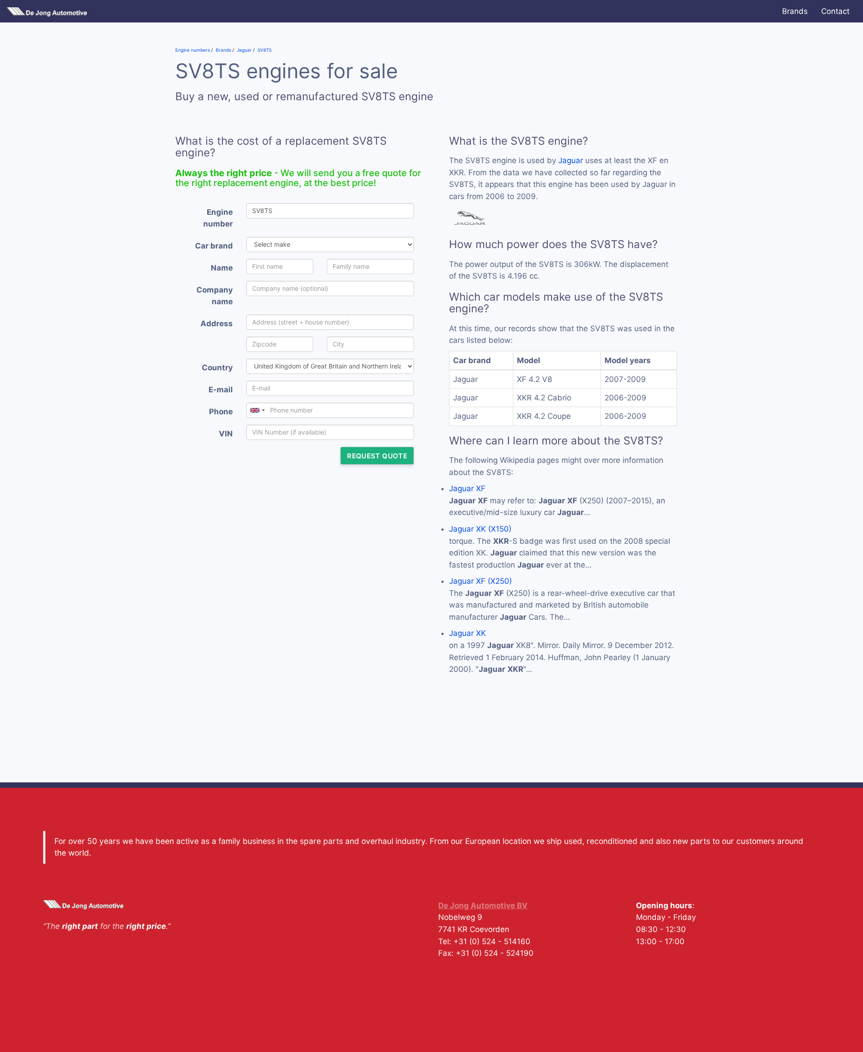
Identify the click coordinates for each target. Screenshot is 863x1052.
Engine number (218, 218)
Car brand (214, 245)
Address (216, 323)
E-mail (221, 389)
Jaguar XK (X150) (480, 528)
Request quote (377, 456)
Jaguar (570, 160)
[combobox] (257, 410)
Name (222, 267)
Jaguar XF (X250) (480, 581)
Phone (221, 411)
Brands (795, 11)
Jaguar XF (467, 488)
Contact (835, 11)
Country (217, 367)
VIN (226, 433)
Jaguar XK (467, 633)
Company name (214, 295)
